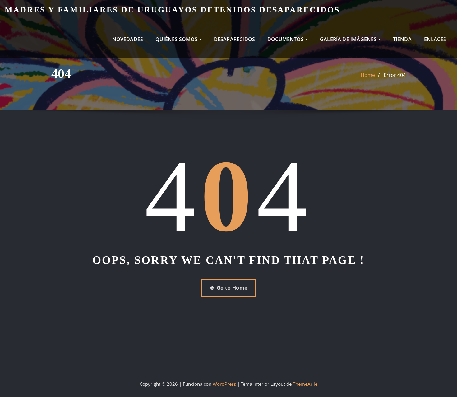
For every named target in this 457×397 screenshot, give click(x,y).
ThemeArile (305, 384)
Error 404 (395, 75)
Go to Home (232, 287)
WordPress (224, 384)
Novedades (127, 39)
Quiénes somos (177, 39)
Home (368, 75)
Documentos (286, 39)
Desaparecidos (234, 39)
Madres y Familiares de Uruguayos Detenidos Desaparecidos (172, 9)
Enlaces (435, 39)
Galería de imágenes (349, 39)
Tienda (402, 39)
